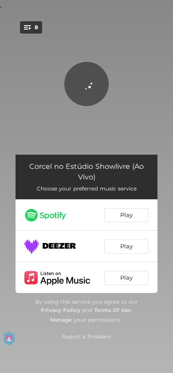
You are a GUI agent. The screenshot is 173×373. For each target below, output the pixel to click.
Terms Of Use (112, 310)
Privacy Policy (60, 310)
